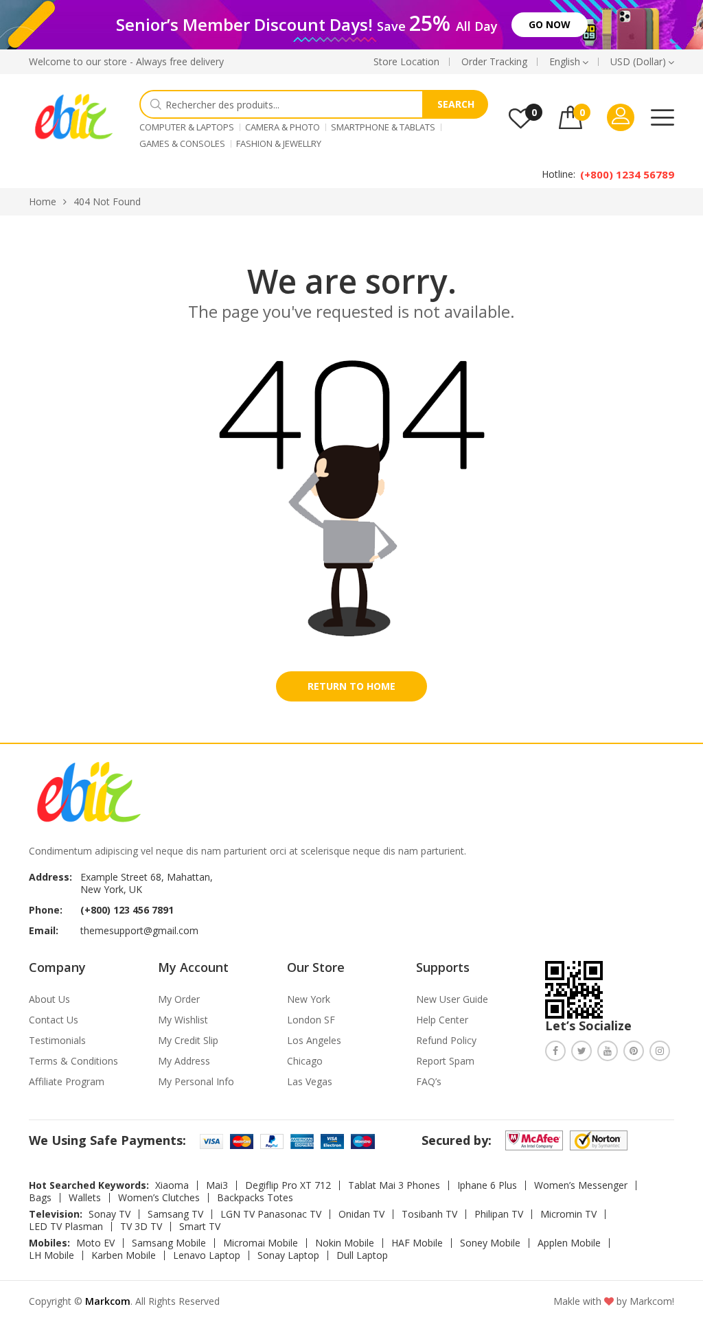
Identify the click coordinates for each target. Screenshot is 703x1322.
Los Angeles (314, 1040)
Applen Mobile (569, 1243)
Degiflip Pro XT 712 (288, 1185)
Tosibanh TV (429, 1214)
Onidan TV (361, 1214)
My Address (184, 1060)
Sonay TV (109, 1214)
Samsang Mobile (169, 1243)
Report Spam (445, 1060)
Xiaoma (172, 1185)
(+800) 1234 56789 (627, 174)
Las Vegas (309, 1081)
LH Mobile (51, 1255)
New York (308, 999)
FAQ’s (428, 1081)
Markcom (107, 1301)
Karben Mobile (123, 1255)
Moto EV (95, 1243)
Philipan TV (498, 1214)
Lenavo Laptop (206, 1255)
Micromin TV (568, 1214)
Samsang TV (175, 1214)
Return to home (351, 686)
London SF (311, 1019)
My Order (179, 999)
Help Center (442, 1019)
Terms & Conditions (73, 1060)
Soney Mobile (490, 1243)
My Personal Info (196, 1081)
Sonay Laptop (288, 1255)
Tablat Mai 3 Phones (394, 1185)
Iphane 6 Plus (487, 1185)
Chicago (305, 1060)
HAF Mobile (417, 1243)
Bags (40, 1198)
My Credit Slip (188, 1040)
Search (455, 104)
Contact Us (53, 1019)
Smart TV (199, 1226)
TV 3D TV (141, 1226)
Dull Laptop (362, 1255)
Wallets (85, 1198)
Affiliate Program (66, 1081)
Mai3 (217, 1185)
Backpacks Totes (255, 1198)
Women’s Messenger (580, 1185)
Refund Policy (446, 1040)
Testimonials (57, 1040)
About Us (49, 999)
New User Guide (452, 999)
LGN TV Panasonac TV (270, 1214)
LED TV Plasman (66, 1226)
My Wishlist (183, 1019)
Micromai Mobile (260, 1243)
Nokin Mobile (344, 1243)
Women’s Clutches (159, 1198)
